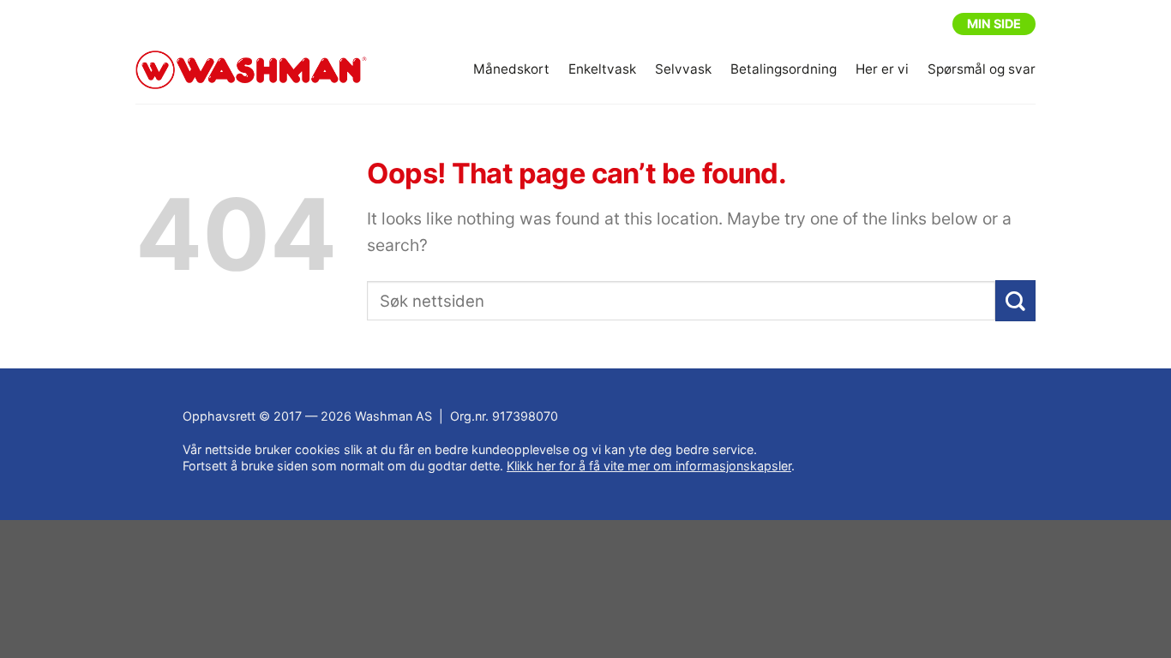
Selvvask (683, 69)
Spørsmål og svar (982, 69)
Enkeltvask (602, 69)
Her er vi (882, 69)
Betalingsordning (783, 69)
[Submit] (1015, 301)
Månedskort (511, 69)
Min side (994, 23)
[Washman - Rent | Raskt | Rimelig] (251, 70)
